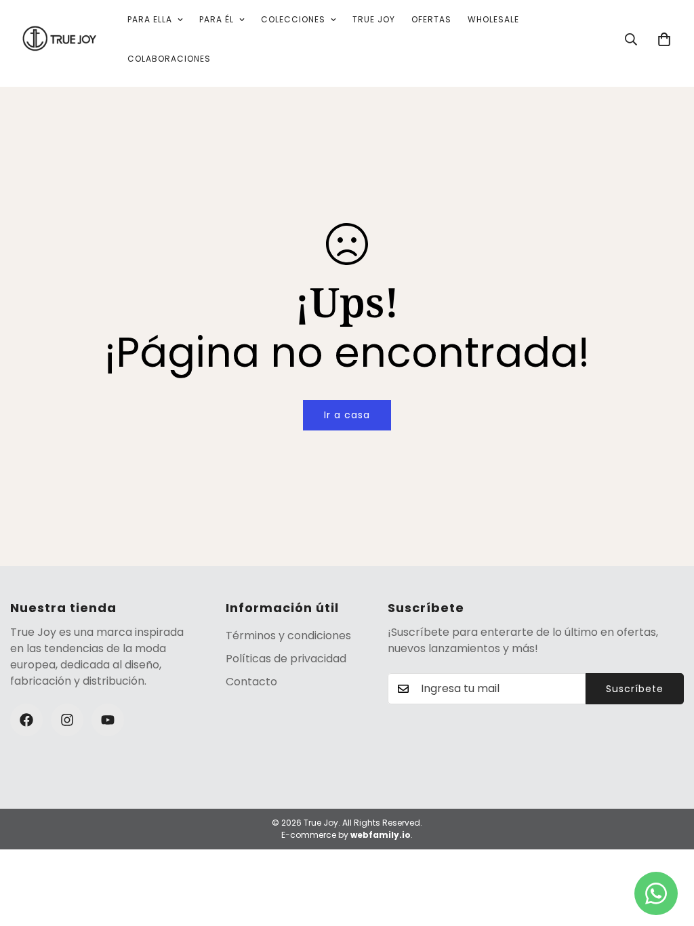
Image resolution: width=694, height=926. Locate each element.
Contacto (251, 681)
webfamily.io (380, 835)
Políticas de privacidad (286, 658)
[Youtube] (107, 720)
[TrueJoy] (59, 39)
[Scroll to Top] (667, 852)
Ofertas (431, 19)
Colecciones (293, 19)
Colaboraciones (169, 58)
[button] (664, 39)
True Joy (373, 19)
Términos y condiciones (288, 635)
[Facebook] (26, 720)
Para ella (149, 19)
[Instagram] (67, 720)
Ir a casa (347, 415)
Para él (216, 19)
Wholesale (493, 19)
